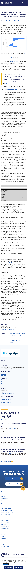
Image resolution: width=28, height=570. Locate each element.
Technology (12, 333)
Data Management (14, 340)
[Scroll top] (23, 488)
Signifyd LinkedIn (7, 399)
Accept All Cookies (18, 567)
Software (12, 338)
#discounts (4, 381)
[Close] (25, 561)
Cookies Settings (8, 567)
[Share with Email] (15, 21)
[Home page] (6, 3)
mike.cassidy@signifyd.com (7, 329)
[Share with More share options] (21, 21)
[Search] (22, 2)
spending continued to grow (14, 89)
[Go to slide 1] (11, 57)
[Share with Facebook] (12, 21)
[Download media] (24, 53)
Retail (20, 340)
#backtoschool (4, 379)
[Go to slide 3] (15, 57)
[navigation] (25, 3)
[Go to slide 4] (17, 57)
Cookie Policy (5, 564)
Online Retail (13, 342)
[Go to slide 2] (13, 57)
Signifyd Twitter (7, 402)
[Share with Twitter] (9, 21)
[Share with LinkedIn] (6, 21)
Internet (17, 338)
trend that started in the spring (14, 262)
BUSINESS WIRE (14, 61)
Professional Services (19, 335)
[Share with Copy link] (18, 21)
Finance (18, 333)
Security (23, 333)
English (3, 375)
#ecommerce (4, 383)
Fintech (11, 335)
